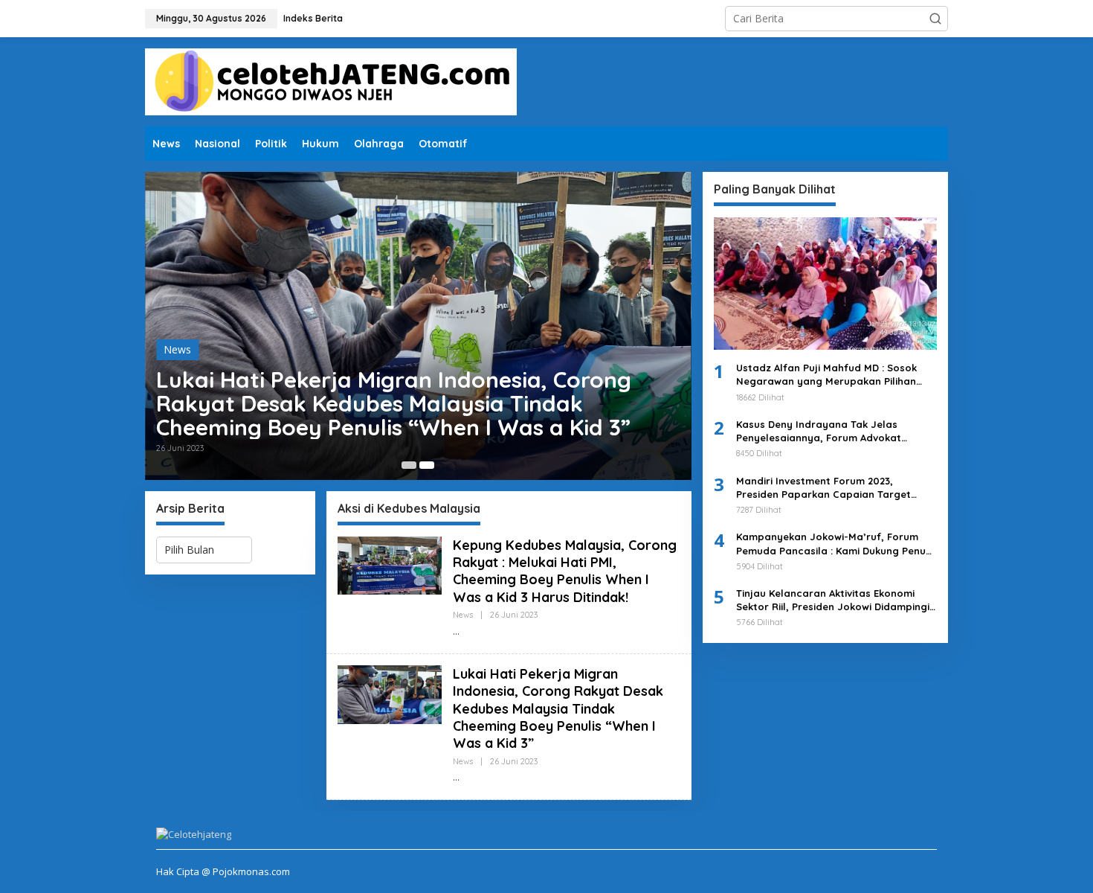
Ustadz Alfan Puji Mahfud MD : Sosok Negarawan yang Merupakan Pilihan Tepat (826, 375)
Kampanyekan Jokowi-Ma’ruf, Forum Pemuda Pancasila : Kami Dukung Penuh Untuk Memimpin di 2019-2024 (834, 544)
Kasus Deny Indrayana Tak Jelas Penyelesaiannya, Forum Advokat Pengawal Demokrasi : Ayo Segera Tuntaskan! (820, 431)
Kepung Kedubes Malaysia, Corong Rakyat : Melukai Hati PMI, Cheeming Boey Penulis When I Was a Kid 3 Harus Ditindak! (565, 571)
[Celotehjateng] (331, 81)
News (177, 349)
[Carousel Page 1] (409, 465)
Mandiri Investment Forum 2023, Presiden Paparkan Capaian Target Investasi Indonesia (823, 488)
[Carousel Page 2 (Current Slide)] (426, 465)
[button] (935, 18)
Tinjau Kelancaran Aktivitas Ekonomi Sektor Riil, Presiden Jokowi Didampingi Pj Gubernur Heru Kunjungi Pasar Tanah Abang (834, 600)
